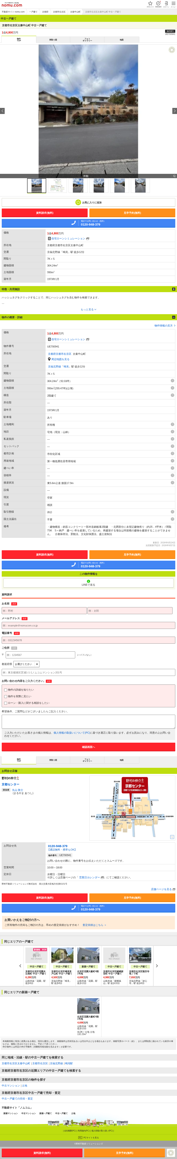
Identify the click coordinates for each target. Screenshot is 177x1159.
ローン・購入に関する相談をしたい (28, 702)
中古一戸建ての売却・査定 (17, 1098)
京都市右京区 (40, 1063)
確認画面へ (88, 746)
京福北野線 (54, 366)
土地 (24, 1085)
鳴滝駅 (69, 1063)
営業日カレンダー (89, 877)
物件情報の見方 (164, 325)
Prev (20, 966)
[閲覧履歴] (158, 4)
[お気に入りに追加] (171, 49)
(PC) (70, 1131)
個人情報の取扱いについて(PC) (72, 732)
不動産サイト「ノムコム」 (17, 1107)
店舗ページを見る (161, 889)
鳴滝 (66, 366)
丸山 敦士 (17, 789)
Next (156, 966)
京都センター (10, 784)
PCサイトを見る (91, 1138)
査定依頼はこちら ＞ (95, 924)
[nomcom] (12, 4)
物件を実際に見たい (19, 696)
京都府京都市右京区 (59, 353)
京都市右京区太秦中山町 (16, 1063)
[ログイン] (166, 4)
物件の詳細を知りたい (21, 689)
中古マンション (11, 1085)
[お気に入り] (150, 4)
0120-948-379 (57, 846)
